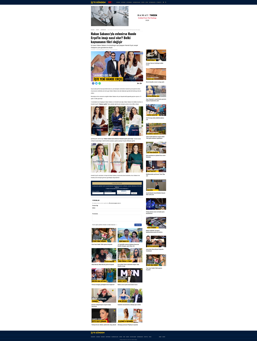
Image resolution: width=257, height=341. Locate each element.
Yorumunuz (95, 213)
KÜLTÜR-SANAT (133, 336)
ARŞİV (160, 336)
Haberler (97, 29)
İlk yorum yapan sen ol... (115, 203)
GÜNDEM (118, 2)
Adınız (93, 208)
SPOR (146, 2)
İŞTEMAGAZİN (152, 2)
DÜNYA (142, 2)
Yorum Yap (138, 224)
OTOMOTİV (158, 2)
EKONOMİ (123, 2)
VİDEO (150, 336)
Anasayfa (92, 29)
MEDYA (127, 336)
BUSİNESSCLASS (136, 2)
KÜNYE (163, 336)
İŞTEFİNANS (129, 2)
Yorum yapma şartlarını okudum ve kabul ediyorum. (104, 224)
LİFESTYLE (146, 336)
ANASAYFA (93, 336)
